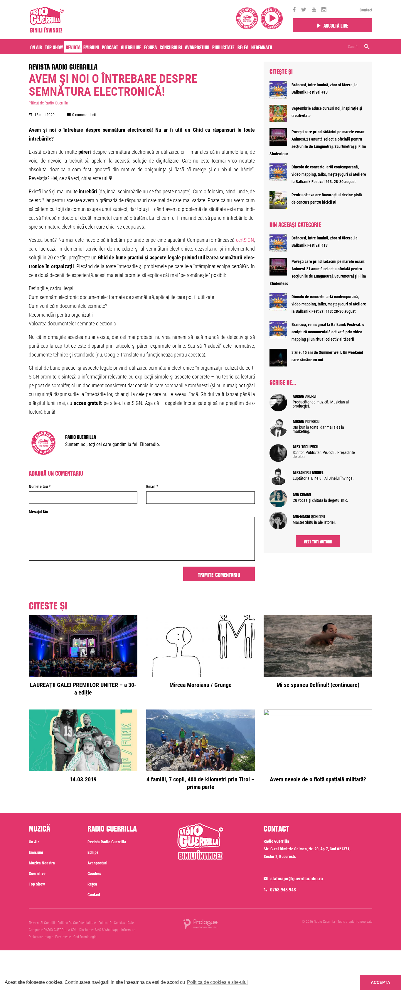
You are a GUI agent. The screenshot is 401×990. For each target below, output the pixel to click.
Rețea (242, 46)
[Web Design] (200, 923)
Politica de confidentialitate (77, 923)
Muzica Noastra (42, 863)
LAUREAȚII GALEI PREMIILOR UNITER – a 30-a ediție (83, 688)
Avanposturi (197, 46)
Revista (73, 46)
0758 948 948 (283, 890)
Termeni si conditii (42, 923)
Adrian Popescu (306, 421)
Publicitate (223, 46)
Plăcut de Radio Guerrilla (48, 103)
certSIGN (245, 240)
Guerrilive (131, 46)
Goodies (94, 873)
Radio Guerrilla (80, 436)
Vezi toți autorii (318, 541)
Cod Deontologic (84, 937)
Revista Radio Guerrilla (63, 66)
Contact (366, 10)
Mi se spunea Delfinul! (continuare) (318, 684)
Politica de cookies (111, 923)
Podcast (110, 46)
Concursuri (171, 46)
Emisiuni (91, 46)
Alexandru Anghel (308, 472)
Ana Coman (302, 494)
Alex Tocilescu (305, 446)
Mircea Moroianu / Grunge (200, 684)
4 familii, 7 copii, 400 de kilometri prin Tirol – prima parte (200, 783)
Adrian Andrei (304, 395)
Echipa (150, 46)
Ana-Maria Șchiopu (309, 516)
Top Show (54, 46)
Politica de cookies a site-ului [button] (217, 982)
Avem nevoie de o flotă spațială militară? (318, 779)
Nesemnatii (261, 46)
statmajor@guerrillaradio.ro (296, 878)
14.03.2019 (83, 779)
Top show (37, 884)
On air (36, 46)
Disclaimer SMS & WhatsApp (99, 930)
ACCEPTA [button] (380, 982)
